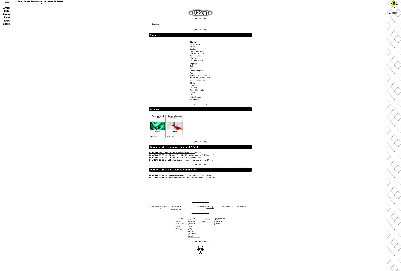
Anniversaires (192, 233)
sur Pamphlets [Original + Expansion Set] (177, 155)
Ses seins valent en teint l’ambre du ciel (175, 117)
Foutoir (177, 228)
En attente (191, 221)
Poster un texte (193, 220)
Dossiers (191, 225)
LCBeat (157, 131)
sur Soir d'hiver (167, 157)
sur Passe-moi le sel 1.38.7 (172, 153)
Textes (7, 20)
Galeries (177, 226)
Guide (7, 10)
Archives (191, 231)
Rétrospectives (193, 235)
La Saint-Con (179, 223)
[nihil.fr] (216, 220)
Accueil (6, 7)
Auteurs (6, 23)
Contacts (178, 221)
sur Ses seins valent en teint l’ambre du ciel (178, 160)
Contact (6, 14)
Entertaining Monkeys (218, 222)
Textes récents (205, 220)
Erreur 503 (178, 230)
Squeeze (217, 225)
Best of (190, 228)
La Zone (39, 1)
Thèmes (190, 226)
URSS (203, 221)
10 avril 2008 (210, 208)
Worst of (190, 230)
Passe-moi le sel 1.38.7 (158, 117)
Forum (7, 17)
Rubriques (191, 223)
